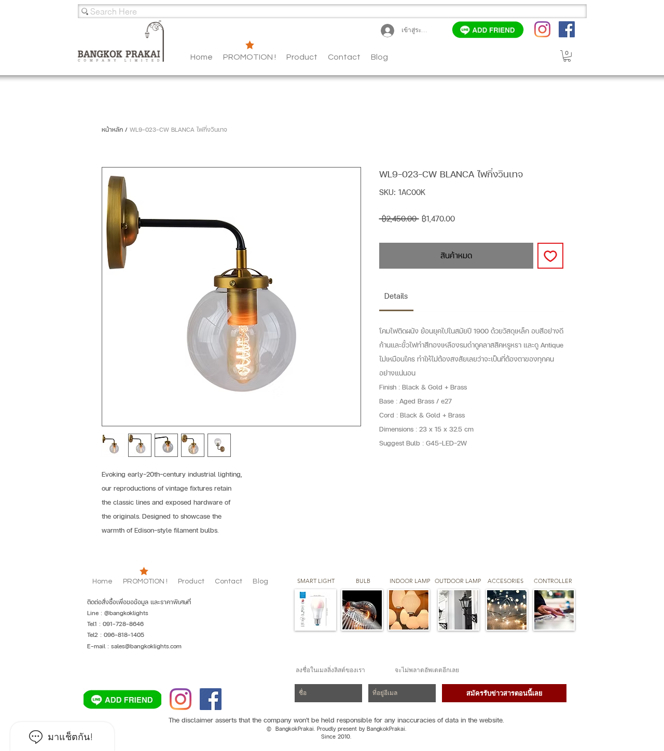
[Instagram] (542, 29)
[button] (379, 57)
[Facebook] (567, 29)
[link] (396, 296)
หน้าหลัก (112, 130)
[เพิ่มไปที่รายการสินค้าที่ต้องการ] (550, 256)
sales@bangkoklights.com (146, 646)
